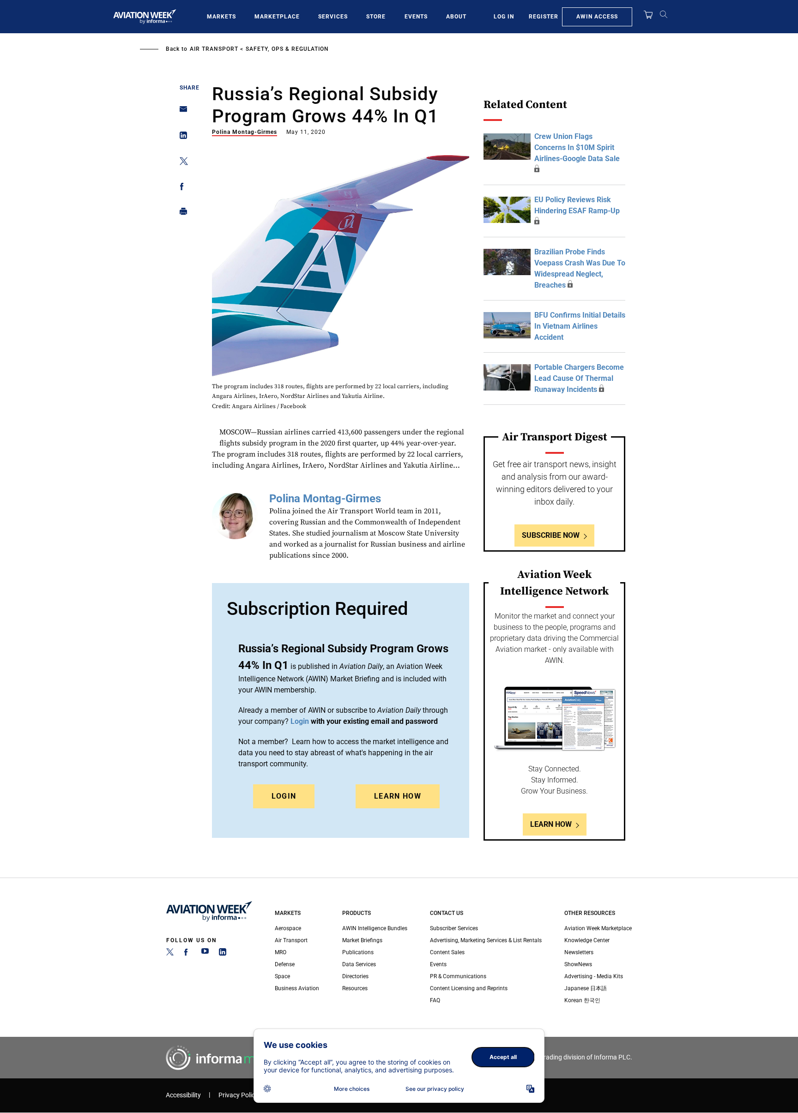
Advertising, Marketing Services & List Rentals (486, 940)
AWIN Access (597, 16)
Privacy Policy (238, 1095)
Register (543, 16)
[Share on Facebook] (181, 188)
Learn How (397, 796)
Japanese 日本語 (585, 988)
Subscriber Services (454, 928)
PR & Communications (458, 976)
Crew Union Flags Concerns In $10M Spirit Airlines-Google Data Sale (577, 147)
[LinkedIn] (222, 954)
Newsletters (578, 952)
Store (376, 16)
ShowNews (578, 964)
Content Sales (447, 952)
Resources (355, 988)
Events (416, 16)
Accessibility (183, 1095)
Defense (285, 964)
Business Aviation (297, 988)
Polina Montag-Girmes (244, 132)
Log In (504, 16)
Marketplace (277, 16)
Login (284, 796)
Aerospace (288, 928)
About (456, 16)
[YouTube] (205, 954)
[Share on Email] (181, 112)
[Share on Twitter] (181, 162)
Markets (221, 16)
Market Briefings (362, 940)
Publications (358, 952)
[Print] (181, 213)
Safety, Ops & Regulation (287, 49)
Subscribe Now (551, 535)
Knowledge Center (587, 940)
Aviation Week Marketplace (598, 928)
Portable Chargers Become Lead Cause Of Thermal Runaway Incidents (579, 378)
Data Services (359, 964)
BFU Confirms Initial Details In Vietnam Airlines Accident (579, 326)
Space (282, 976)
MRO (280, 952)
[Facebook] (187, 954)
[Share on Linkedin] (181, 137)
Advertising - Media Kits (593, 976)
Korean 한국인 (582, 1000)
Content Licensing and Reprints (469, 988)
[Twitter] (170, 954)
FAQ (435, 1000)
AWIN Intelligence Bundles (374, 928)
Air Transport (214, 49)
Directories (355, 976)
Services (333, 16)
